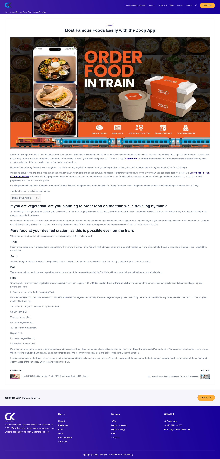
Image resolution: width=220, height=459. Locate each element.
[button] (207, 5)
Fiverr (60, 429)
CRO (113, 433)
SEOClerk (62, 442)
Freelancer (63, 425)
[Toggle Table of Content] (36, 198)
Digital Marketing (119, 425)
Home (7, 12)
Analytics (115, 437)
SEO (113, 421)
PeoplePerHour (65, 437)
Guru (60, 433)
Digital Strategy (118, 429)
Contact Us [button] (206, 397)
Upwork (61, 421)
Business (110, 25)
